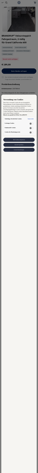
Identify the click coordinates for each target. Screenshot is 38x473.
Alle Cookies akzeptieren (19, 139)
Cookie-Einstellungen (19, 149)
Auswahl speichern (19, 144)
